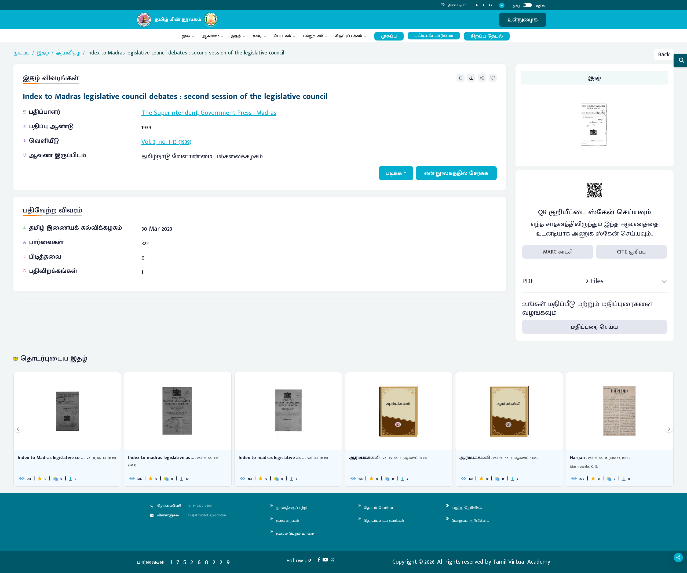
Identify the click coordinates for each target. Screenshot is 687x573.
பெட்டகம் (282, 36)
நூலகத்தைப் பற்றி (292, 507)
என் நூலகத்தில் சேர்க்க (456, 173)
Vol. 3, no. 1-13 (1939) (166, 142)
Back (664, 55)
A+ (490, 5)
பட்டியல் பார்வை (433, 35)
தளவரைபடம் (287, 520)
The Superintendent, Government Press (196, 113)
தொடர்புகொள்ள (378, 507)
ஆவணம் (211, 36)
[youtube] (327, 559)
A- (477, 5)
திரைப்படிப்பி (457, 5)
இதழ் (236, 36)
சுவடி (257, 36)
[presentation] (18, 429)
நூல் (185, 36)
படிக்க (394, 173)
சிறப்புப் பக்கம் (348, 36)
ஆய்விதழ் (68, 53)
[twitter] (334, 559)
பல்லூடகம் (313, 36)
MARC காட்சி (557, 251)
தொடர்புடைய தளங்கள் (384, 520)
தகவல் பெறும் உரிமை (295, 533)
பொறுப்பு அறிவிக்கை (470, 520)
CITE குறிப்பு (631, 251)
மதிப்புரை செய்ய (594, 327)
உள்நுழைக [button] (522, 20)
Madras (266, 113)
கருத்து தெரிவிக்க (467, 507)
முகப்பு (389, 36)
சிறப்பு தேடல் (487, 36)
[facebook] (320, 559)
